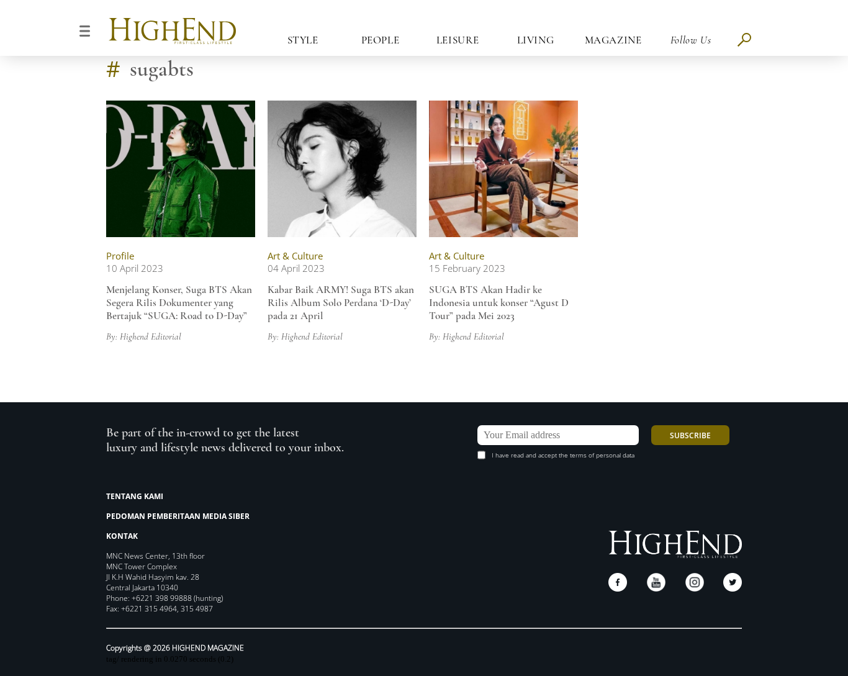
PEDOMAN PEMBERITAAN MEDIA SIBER (178, 516)
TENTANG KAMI (134, 496)
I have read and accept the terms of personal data (563, 455)
